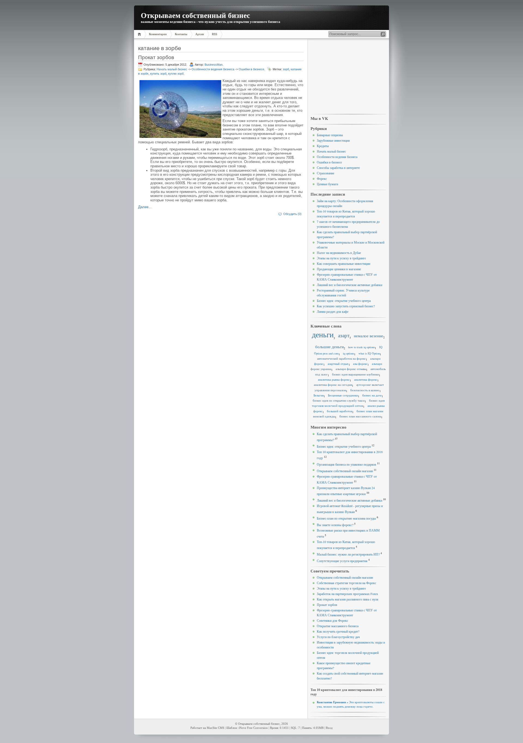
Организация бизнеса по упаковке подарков (346, 464)
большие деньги (329, 346)
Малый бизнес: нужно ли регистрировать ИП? (348, 554)
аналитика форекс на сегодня (333, 385)
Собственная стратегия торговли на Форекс (346, 583)
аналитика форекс (365, 379)
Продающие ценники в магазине (339, 269)
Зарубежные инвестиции (333, 140)
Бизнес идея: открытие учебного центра (344, 300)
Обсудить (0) (292, 214)
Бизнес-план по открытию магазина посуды (346, 518)
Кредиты (323, 146)
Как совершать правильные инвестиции (343, 263)
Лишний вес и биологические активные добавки (349, 285)
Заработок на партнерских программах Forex (347, 594)
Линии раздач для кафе (332, 311)
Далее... (145, 207)
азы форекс (360, 364)
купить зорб (158, 73)
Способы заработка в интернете (338, 167)
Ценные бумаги (327, 184)
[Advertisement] (348, 77)
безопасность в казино (364, 390)
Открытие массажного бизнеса (337, 626)
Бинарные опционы (330, 135)
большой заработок (339, 411)
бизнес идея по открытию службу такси (339, 400)
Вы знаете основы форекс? (335, 525)
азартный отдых (338, 364)
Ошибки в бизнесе (251, 69)
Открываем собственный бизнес (195, 15)
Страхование (325, 173)
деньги (323, 334)
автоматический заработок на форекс (341, 358)
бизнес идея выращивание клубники (355, 374)
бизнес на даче (372, 395)
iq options (348, 353)
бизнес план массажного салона (360, 416)
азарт (343, 335)
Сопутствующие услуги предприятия (342, 561)
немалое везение (368, 335)
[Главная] (140, 34)
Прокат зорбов (156, 57)
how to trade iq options (361, 347)
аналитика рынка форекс (334, 379)
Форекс (322, 178)
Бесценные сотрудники (343, 395)
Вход (329, 727)
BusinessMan (214, 64)
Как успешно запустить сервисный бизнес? (346, 306)
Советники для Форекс (332, 620)
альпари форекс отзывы (351, 369)
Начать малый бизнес (172, 69)
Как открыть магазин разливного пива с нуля (347, 599)
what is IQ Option (369, 353)
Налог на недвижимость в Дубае (339, 252)
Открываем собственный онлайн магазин (345, 471)
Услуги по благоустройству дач (338, 637)
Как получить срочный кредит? (338, 631)
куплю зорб (176, 73)
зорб (286, 69)
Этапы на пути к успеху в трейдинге (341, 258)
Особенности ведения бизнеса (212, 69)
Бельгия (319, 395)
